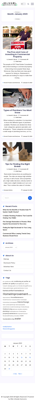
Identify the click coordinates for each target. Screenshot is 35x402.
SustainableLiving (8, 319)
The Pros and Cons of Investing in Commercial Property (17, 54)
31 (9, 369)
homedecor (19, 290)
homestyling (6, 302)
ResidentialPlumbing (8, 315)
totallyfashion (7, 327)
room (22, 316)
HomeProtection (7, 299)
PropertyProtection (23, 313)
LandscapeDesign (10, 304)
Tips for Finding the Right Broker (17, 165)
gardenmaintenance (19, 288)
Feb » (20, 374)
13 (21, 357)
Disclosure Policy (9, 263)
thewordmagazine (9, 329)
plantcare (15, 309)
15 (30, 357)
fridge (4, 288)
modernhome (6, 307)
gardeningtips (10, 288)
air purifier (25, 281)
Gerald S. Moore (12, 59)
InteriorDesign (23, 302)
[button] (23, 3)
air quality (12, 283)
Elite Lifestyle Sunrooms (18, 399)
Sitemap (6, 259)
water (18, 318)
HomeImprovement (15, 294)
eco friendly (19, 286)
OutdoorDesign (25, 307)
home (26, 288)
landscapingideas (20, 304)
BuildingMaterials (19, 283)
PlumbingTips (22, 311)
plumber (20, 309)
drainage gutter (12, 286)
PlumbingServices (14, 311)
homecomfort (8, 290)
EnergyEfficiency (27, 286)
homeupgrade (13, 302)
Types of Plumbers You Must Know (18, 111)
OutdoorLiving (7, 309)
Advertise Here (9, 266)
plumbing (6, 311)
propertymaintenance (10, 313)
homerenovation (16, 299)
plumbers (25, 309)
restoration (17, 315)
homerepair (24, 299)
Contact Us (7, 270)
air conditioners (7, 281)
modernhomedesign (15, 307)
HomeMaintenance (17, 297)
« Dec (15, 374)
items (4, 304)
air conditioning (16, 281)
